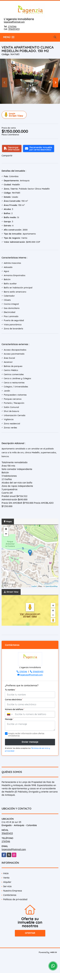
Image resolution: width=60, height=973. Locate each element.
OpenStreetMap (51, 586)
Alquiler (7, 882)
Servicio (7, 886)
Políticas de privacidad (15, 899)
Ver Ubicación (28, 614)
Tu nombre (10, 689)
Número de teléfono (14, 709)
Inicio (5, 873)
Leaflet (34, 586)
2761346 (12, 26)
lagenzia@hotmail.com (14, 22)
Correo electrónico (14, 699)
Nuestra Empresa (12, 890)
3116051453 (14, 29)
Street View (16, 114)
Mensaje (9, 719)
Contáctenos (9, 895)
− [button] (6, 534)
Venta (6, 877)
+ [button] (6, 529)
